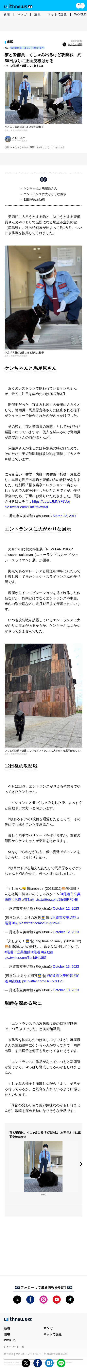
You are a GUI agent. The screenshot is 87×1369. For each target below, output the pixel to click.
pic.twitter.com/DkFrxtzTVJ (43, 981)
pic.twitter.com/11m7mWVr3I (26, 507)
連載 (37, 14)
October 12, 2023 (66, 908)
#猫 (15, 923)
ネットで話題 (57, 14)
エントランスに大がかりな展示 (45, 194)
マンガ (22, 14)
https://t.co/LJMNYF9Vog (51, 501)
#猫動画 (28, 899)
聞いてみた (11, 147)
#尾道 (17, 899)
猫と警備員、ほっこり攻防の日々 (27, 48)
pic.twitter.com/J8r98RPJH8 (56, 899)
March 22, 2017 (64, 516)
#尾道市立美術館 (63, 918)
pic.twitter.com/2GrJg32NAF (40, 923)
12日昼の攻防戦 (34, 199)
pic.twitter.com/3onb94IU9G (26, 958)
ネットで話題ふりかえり (33, 147)
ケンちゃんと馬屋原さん (40, 188)
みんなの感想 (75, 44)
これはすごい (56, 147)
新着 (7, 14)
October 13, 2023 (66, 967)
